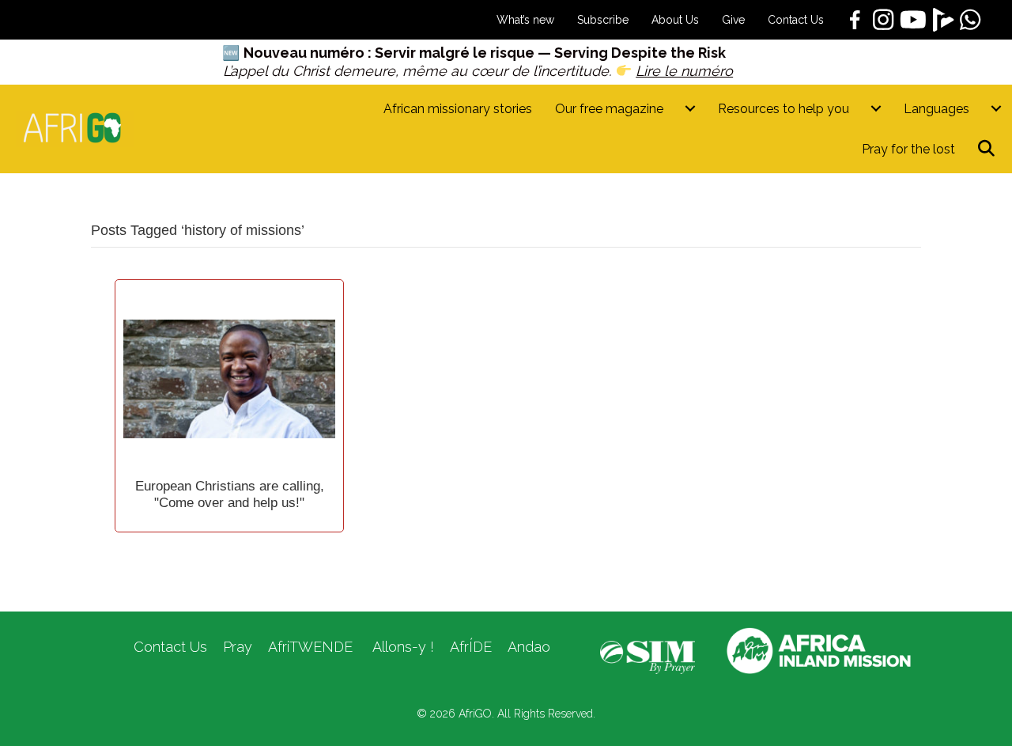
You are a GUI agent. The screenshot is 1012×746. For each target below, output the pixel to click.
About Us (675, 19)
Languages (936, 108)
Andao (529, 646)
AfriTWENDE (310, 646)
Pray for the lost (908, 149)
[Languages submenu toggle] (996, 109)
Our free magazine (609, 108)
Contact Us (796, 19)
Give (733, 19)
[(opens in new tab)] (647, 656)
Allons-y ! (401, 646)
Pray (237, 646)
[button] (989, 149)
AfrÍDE (471, 646)
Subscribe (603, 19)
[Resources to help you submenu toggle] (876, 109)
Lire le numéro (684, 70)
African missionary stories (457, 108)
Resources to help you (783, 108)
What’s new (525, 19)
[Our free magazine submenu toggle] (690, 109)
